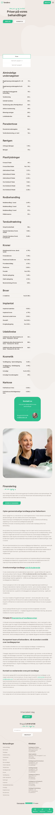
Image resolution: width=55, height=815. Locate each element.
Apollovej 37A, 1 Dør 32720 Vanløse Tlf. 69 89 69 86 (36, 783)
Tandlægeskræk (7, 770)
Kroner (4, 772)
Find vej (50, 811)
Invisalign (5, 787)
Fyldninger (5, 780)
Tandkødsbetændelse (8, 785)
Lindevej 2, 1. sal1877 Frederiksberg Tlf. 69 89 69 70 (34, 790)
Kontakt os (19, 21)
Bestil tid (35, 811)
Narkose (5, 759)
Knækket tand (6, 790)
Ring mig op (27, 734)
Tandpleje (5, 752)
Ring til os (42, 811)
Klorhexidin (5, 749)
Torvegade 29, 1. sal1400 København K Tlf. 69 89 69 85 (33, 770)
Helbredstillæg (6, 747)
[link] (5, 2)
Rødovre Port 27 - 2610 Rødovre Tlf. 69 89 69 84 (34, 776)
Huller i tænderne (7, 777)
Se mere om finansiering (11, 503)
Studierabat (5, 757)
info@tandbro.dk (22, 417)
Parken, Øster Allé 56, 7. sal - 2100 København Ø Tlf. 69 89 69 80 (35, 749)
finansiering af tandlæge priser (24, 618)
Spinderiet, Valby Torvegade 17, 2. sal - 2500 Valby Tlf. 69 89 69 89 (37, 756)
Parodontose (6, 792)
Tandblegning (6, 775)
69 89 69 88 (25, 415)
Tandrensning (6, 795)
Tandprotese (6, 767)
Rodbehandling (6, 754)
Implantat (5, 782)
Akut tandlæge (6, 762)
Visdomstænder (6, 764)
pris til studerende (32, 567)
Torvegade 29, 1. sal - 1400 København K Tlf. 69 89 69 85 (36, 763)
